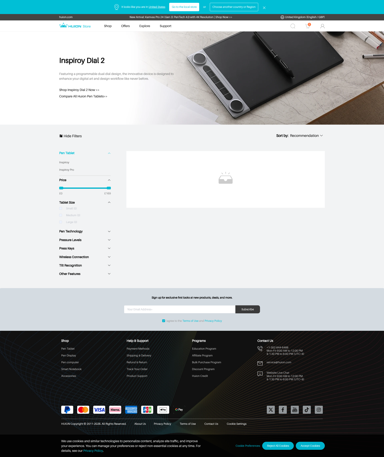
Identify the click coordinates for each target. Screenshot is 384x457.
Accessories (68, 376)
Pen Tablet (66, 153)
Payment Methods (138, 348)
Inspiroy (64, 162)
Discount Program (203, 369)
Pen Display (68, 355)
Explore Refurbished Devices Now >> (181, 17)
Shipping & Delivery (139, 355)
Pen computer (70, 362)
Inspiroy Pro (66, 170)
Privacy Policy (213, 321)
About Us (140, 424)
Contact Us (211, 424)
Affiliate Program (202, 355)
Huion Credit (200, 376)
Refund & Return (137, 362)
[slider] (85, 188)
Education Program (204, 348)
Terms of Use (190, 321)
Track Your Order (137, 369)
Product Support (137, 376)
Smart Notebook (71, 369)
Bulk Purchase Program (206, 362)
